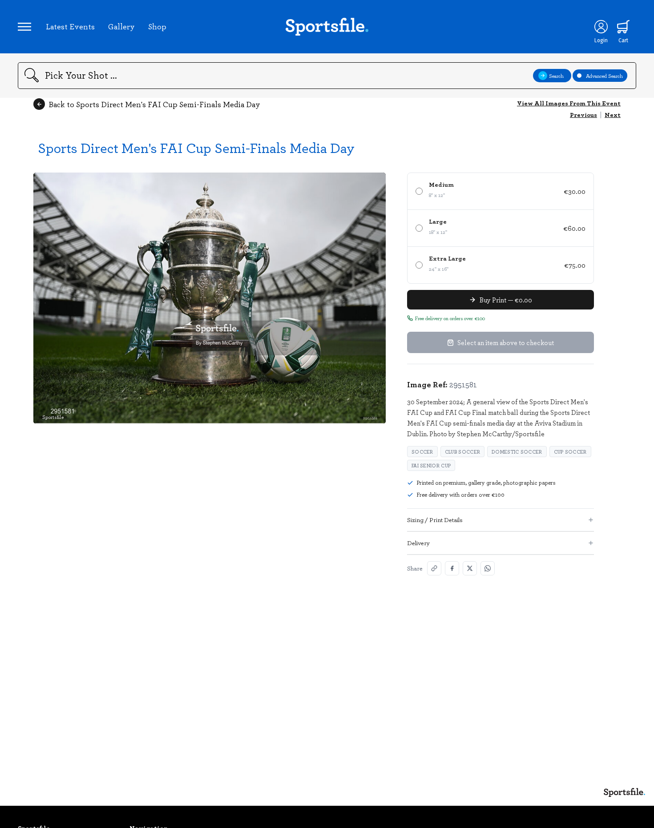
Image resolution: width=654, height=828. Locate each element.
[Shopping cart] (623, 26)
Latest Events (70, 26)
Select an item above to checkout (505, 342)
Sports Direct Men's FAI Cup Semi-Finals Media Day (196, 147)
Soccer (422, 451)
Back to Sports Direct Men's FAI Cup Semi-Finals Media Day (154, 104)
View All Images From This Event (569, 103)
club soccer (462, 451)
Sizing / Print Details (435, 519)
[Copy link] (434, 568)
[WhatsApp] (487, 568)
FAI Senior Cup (431, 465)
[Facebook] (452, 568)
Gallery (121, 26)
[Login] (601, 26)
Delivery (418, 543)
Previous (583, 114)
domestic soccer (517, 451)
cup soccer (570, 451)
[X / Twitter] (470, 568)
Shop (157, 26)
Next (613, 114)
